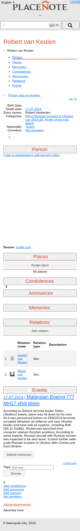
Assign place (40, 265)
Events (17, 85)
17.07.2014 (33, 109)
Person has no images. (24, 95)
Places (17, 62)
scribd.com (23, 247)
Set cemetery (34, 130)
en (71, 99)
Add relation (40, 331)
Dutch (30, 126)
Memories (19, 67)
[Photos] (5, 95)
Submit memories (19, 454)
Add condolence (14, 486)
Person (17, 57)
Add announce (13, 489)
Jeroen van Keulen (22, 358)
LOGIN (75, 2)
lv (75, 99)
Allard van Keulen (22, 374)
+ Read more (70, 463)
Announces (20, 76)
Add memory (12, 493)
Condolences (21, 71)
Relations (18, 81)
